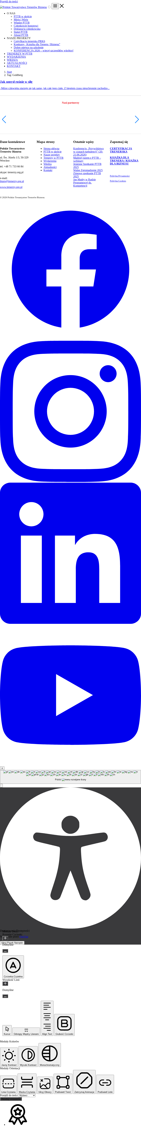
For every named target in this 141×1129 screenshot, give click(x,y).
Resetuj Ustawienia (10, 1099)
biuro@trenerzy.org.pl (12, 181)
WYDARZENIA (16, 56)
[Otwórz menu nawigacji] (55, 6)
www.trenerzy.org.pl (11, 187)
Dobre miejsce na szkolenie (29, 47)
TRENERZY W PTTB (19, 53)
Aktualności (50, 167)
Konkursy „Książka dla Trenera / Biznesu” (37, 44)
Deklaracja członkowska (27, 28)
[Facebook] (70, 339)
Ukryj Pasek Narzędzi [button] (12, 942)
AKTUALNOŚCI (17, 62)
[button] (4, 119)
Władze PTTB (22, 22)
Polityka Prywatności (120, 176)
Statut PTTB (21, 31)
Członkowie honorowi (26, 25)
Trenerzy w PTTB (53, 157)
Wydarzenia (50, 160)
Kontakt (48, 170)
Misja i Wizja (21, 19)
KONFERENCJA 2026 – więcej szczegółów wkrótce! (43, 50)
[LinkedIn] (70, 622)
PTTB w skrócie (23, 16)
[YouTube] (70, 764)
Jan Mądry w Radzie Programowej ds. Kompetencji (84, 182)
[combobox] (70, 777)
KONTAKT (13, 66)
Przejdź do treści (9, 1)
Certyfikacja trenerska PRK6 (29, 41)
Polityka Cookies (118, 181)
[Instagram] (70, 481)
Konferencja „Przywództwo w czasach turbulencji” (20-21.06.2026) (88, 151)
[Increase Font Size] (5, 938)
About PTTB (21, 35)
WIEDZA (12, 59)
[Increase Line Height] (5, 983)
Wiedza (48, 164)
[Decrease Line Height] (5, 996)
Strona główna (51, 148)
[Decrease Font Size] (5, 951)
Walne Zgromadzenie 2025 (88, 170)
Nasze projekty (52, 154)
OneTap (23, 936)
